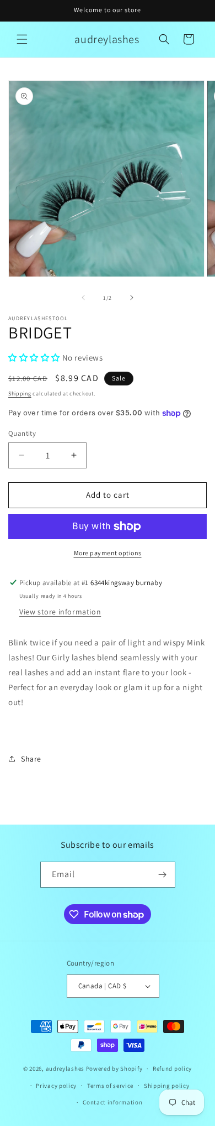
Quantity (22, 433)
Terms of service (110, 1085)
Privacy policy (56, 1085)
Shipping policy (167, 1085)
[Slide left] (83, 297)
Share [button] (31, 759)
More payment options (108, 553)
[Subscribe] (162, 875)
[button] (22, 39)
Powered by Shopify (114, 1068)
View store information (60, 612)
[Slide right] (132, 297)
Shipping (19, 393)
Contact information (112, 1102)
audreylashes (65, 1068)
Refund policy (172, 1068)
